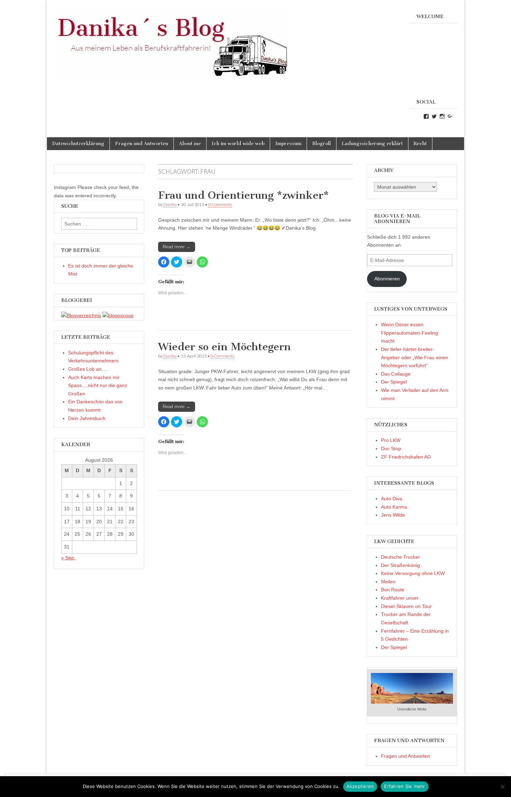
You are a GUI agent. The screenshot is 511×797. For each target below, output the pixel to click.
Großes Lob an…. (88, 369)
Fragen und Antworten (141, 144)
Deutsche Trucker (400, 557)
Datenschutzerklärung (78, 144)
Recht (420, 144)
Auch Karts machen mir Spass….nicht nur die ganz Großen (97, 385)
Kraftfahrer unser (400, 598)
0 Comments (220, 204)
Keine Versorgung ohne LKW (413, 573)
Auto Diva (391, 498)
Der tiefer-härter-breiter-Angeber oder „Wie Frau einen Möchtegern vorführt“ (414, 357)
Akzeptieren (360, 786)
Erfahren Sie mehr (404, 786)
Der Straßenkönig (400, 565)
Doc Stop (391, 448)
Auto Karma (394, 507)
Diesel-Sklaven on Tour (406, 606)
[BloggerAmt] (81, 315)
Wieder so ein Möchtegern (224, 346)
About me (190, 144)
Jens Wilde (393, 515)
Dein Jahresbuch (86, 418)
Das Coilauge (396, 374)
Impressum (288, 144)
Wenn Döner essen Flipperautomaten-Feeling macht (409, 333)
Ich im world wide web (238, 144)
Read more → (176, 246)
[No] (502, 786)
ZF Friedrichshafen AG (406, 457)
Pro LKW (390, 440)
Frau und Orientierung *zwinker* (243, 195)
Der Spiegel (394, 382)
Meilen (388, 581)
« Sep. (68, 557)
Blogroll (321, 144)
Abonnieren (387, 278)
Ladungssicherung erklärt (372, 144)
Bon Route (392, 589)
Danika (170, 204)
